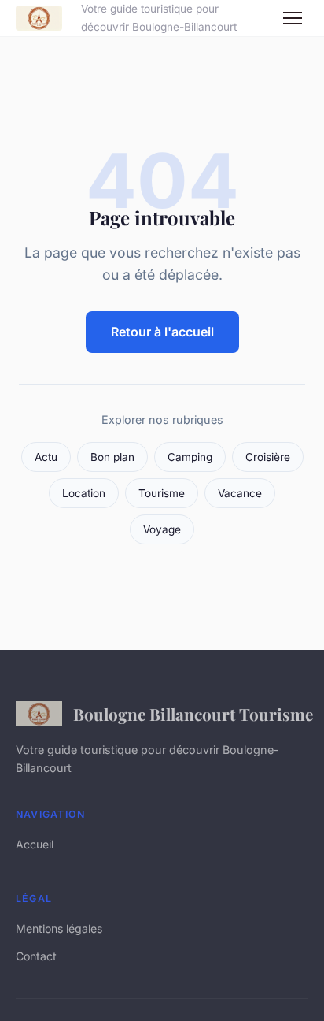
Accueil (34, 844)
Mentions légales (59, 928)
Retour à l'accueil (162, 332)
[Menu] (292, 18)
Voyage (162, 529)
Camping (190, 457)
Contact (36, 956)
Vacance (240, 493)
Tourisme (161, 493)
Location (83, 493)
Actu (46, 457)
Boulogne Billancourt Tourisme (190, 714)
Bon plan (112, 457)
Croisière (267, 457)
